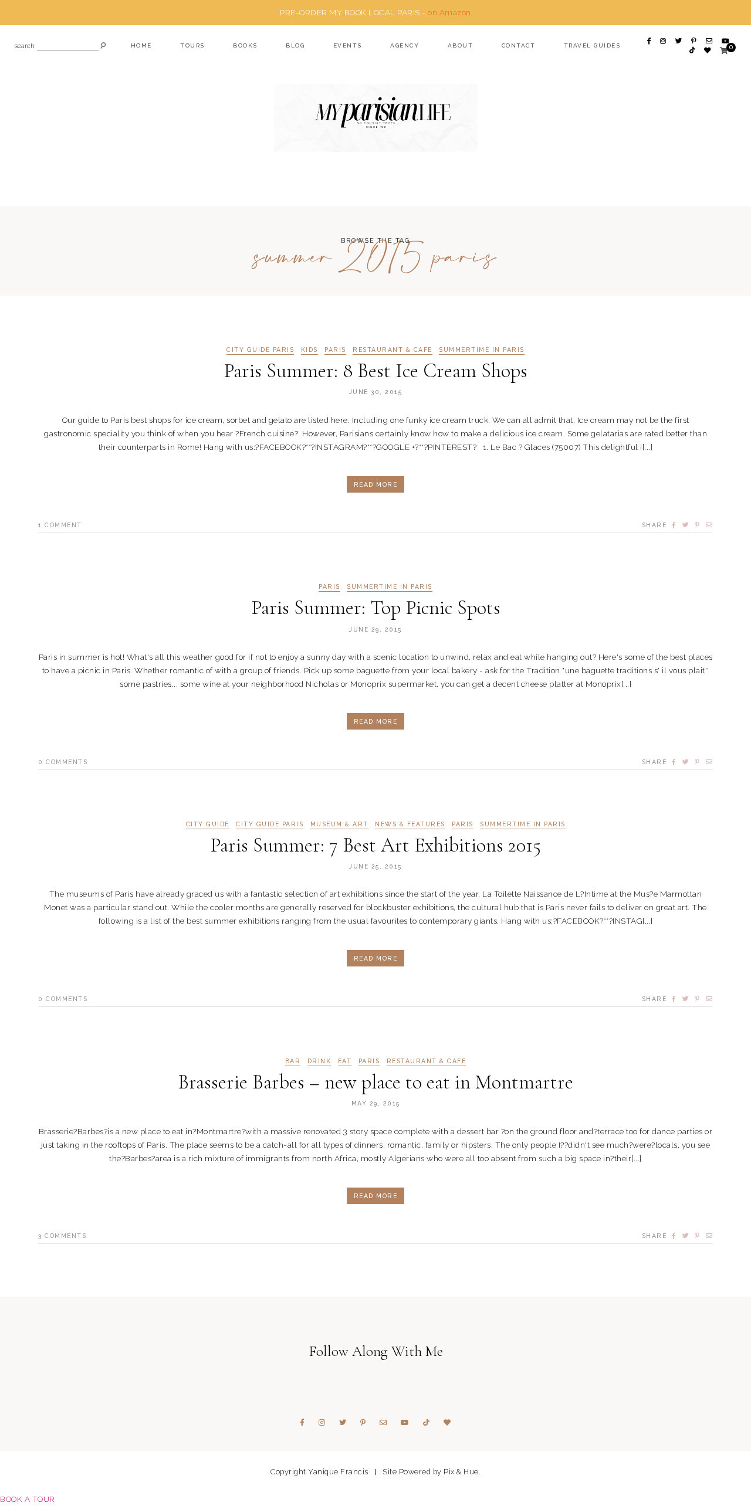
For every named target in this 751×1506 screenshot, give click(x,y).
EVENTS (347, 45)
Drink (319, 1061)
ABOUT (460, 45)
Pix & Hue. (462, 1471)
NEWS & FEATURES (410, 824)
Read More (376, 484)
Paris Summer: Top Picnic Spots (375, 608)
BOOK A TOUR (27, 1499)
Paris (335, 350)
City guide (207, 824)
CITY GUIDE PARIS (260, 350)
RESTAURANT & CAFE (392, 350)
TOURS (192, 45)
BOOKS (245, 45)
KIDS (309, 350)
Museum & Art (339, 824)
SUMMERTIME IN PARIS (482, 350)
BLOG (295, 45)
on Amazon (449, 12)
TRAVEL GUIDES (592, 45)
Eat (345, 1061)
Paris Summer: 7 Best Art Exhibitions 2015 (375, 845)
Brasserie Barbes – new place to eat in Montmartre (375, 1082)
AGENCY (404, 45)
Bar (293, 1061)
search (25, 46)
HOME (141, 45)
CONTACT (519, 45)
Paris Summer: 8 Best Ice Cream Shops (375, 371)
